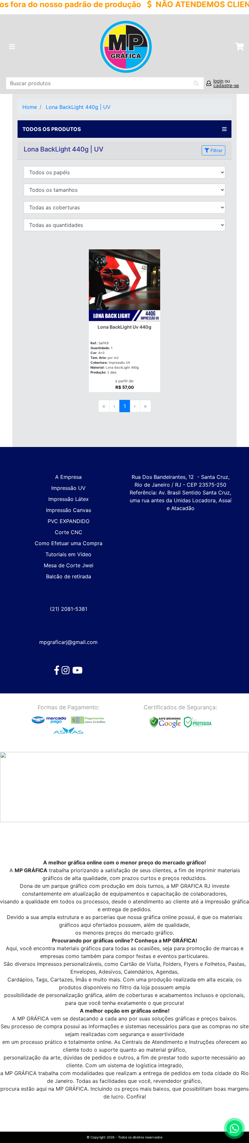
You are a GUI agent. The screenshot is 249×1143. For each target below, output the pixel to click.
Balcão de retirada (68, 576)
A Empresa (68, 477)
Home (29, 107)
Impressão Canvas (68, 510)
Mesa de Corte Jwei (68, 565)
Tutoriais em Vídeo (68, 554)
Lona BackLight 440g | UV (78, 107)
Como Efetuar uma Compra (68, 543)
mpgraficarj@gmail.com (68, 642)
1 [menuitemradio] (125, 406)
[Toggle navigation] (12, 47)
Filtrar (215, 150)
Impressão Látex (68, 499)
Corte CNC (68, 532)
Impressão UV (68, 488)
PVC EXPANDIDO (68, 521)
